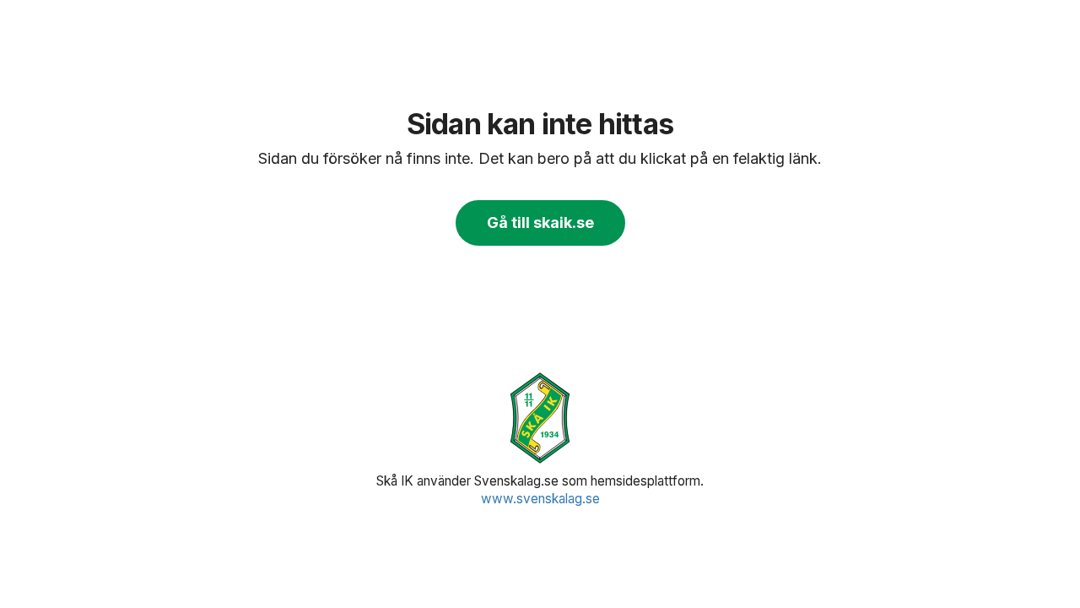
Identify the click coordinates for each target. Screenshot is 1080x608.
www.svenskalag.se (540, 499)
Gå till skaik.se (540, 222)
